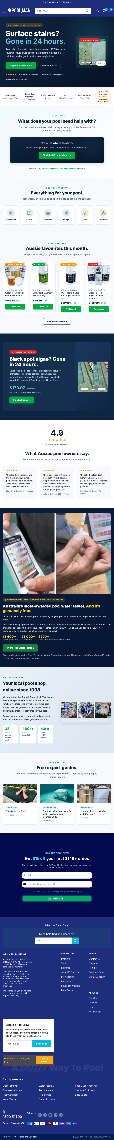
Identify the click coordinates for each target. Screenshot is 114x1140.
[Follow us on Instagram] (45, 1115)
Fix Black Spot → (21, 400)
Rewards (65, 967)
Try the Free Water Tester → (20, 647)
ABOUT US (93, 993)
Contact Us (95, 958)
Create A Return (97, 976)
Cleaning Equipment (85, 1090)
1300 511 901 (13, 1117)
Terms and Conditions (28, 1137)
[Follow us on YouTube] (50, 1115)
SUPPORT (93, 953)
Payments (66, 981)
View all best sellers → (57, 321)
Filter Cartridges (10, 1094)
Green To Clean (47, 1099)
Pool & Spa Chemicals (86, 1085)
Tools (64, 963)
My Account (67, 976)
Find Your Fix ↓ (49, 65)
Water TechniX (46, 1085)
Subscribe (41, 1043)
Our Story (94, 998)
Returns (93, 967)
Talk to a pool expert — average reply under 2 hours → (61, 168)
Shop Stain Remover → (20, 65)
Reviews (93, 1002)
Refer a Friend (44, 1060)
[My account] (97, 10)
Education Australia (70, 985)
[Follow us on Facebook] (40, 1115)
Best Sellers (81, 1094)
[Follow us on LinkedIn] (61, 1115)
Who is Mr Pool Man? (14, 954)
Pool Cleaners (46, 1090)
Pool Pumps (45, 1094)
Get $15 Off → (57, 898)
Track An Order (96, 972)
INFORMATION (67, 953)
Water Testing (10, 1099)
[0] (104, 10)
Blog (91, 1007)
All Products (95, 1011)
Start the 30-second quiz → (57, 155)
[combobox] (27, 884)
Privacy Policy (9, 1137)
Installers (65, 958)
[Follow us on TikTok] (56, 1115)
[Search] (87, 11)
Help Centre (67, 990)
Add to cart (15, 307)
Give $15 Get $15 (70, 972)
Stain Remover (10, 1085)
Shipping (93, 963)
